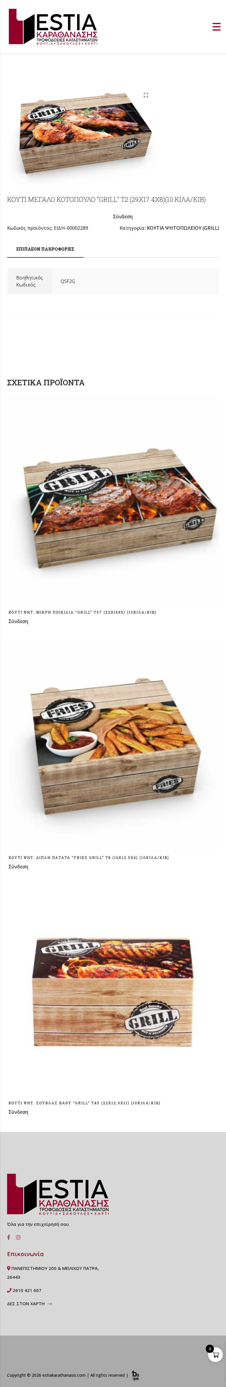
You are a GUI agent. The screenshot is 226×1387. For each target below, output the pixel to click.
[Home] (53, 26)
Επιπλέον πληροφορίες (45, 249)
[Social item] (7, 1237)
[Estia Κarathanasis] (58, 1197)
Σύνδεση (123, 216)
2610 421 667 (26, 1290)
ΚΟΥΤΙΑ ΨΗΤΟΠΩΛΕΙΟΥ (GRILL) (183, 228)
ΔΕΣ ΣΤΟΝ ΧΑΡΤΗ (26, 1303)
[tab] (45, 249)
